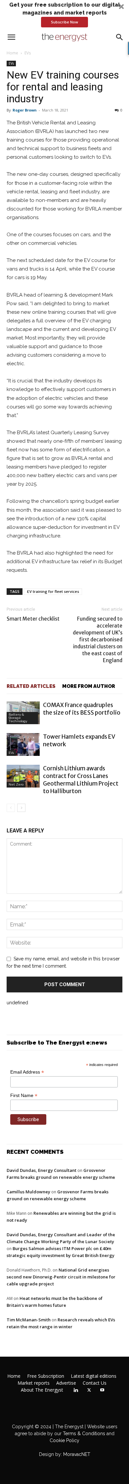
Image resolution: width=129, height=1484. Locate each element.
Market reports (34, 1383)
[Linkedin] (76, 1390)
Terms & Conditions (83, 1433)
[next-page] (21, 808)
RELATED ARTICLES (31, 686)
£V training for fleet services (53, 591)
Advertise (66, 1383)
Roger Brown (25, 110)
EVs (27, 53)
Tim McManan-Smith (29, 1320)
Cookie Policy (64, 1440)
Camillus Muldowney (28, 1192)
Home (12, 53)
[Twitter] (89, 1390)
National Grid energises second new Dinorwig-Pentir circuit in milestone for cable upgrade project (61, 1277)
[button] (64, 14)
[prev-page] (11, 808)
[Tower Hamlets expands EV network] (23, 744)
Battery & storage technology (18, 718)
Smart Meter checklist (33, 619)
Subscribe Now (64, 21)
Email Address (27, 1072)
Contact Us (95, 1383)
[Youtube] (102, 1390)
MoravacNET (76, 1454)
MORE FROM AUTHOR (88, 686)
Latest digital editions (93, 1376)
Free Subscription (45, 1376)
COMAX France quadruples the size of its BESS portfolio (81, 708)
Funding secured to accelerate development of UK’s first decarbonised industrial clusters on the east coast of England (97, 639)
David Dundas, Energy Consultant (41, 1170)
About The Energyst (42, 1390)
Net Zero (16, 784)
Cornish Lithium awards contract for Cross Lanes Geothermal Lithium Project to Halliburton (80, 780)
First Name (23, 1095)
